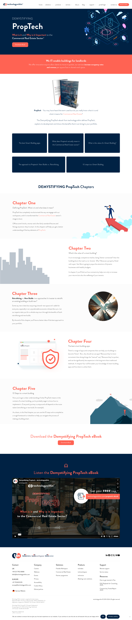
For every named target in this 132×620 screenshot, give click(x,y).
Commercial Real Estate (72, 114)
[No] (130, 617)
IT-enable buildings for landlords (68, 61)
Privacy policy (113, 616)
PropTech (42, 230)
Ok (103, 616)
